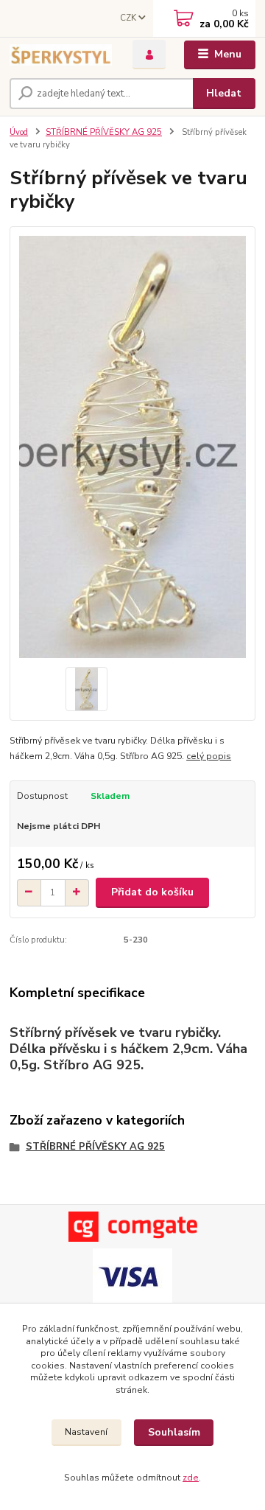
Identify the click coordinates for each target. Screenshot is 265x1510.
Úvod (19, 132)
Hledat (223, 93)
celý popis (208, 756)
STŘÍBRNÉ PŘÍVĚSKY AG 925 (104, 132)
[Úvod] (61, 55)
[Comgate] (132, 1227)
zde (191, 1477)
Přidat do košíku (152, 892)
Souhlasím (174, 1432)
